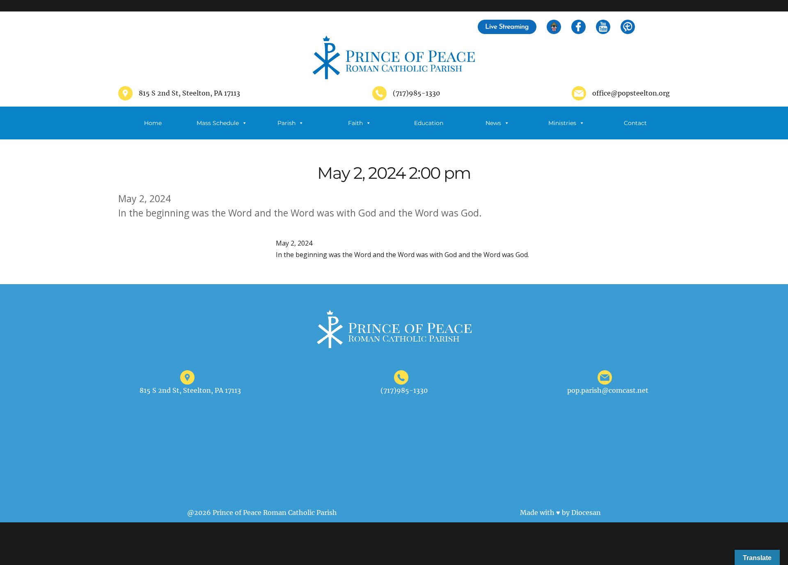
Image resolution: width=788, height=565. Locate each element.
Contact (635, 123)
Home (153, 123)
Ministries (562, 123)
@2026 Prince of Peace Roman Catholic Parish (262, 512)
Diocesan (586, 512)
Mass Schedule (218, 123)
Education (428, 123)
